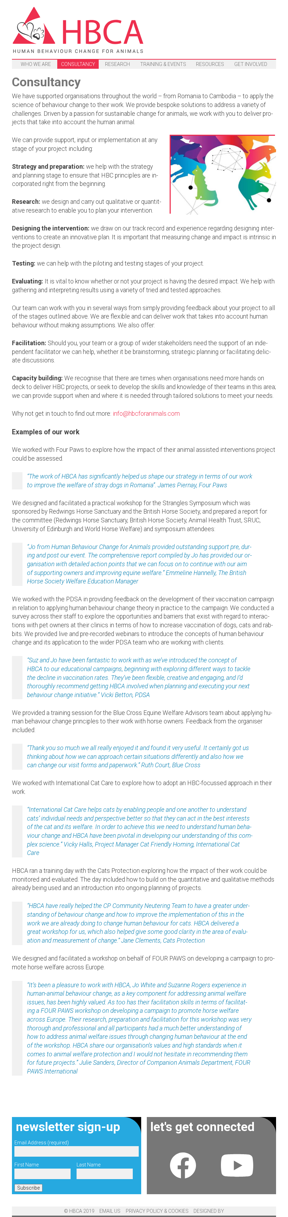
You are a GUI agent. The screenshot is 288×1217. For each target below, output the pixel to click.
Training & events (163, 64)
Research (117, 64)
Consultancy (78, 64)
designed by (209, 1211)
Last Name (88, 1165)
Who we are (36, 64)
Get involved (250, 64)
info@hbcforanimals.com (146, 413)
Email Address (41, 1142)
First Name (26, 1165)
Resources (210, 64)
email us (109, 1211)
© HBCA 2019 (79, 1211)
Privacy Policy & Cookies (157, 1211)
